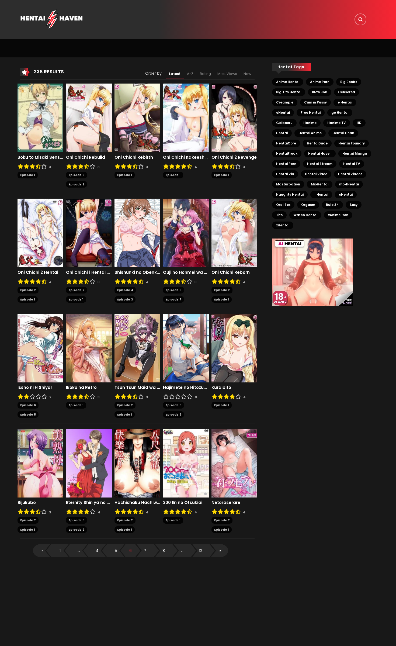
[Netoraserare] (234, 463)
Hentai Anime (310, 133)
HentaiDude (317, 143)
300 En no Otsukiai (182, 502)
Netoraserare (225, 502)
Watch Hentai (305, 215)
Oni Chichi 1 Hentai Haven (89, 272)
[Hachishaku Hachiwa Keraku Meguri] (137, 463)
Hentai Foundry (351, 143)
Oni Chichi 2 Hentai (38, 272)
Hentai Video (316, 174)
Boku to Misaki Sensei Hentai (40, 157)
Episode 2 (76, 184)
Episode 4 (125, 290)
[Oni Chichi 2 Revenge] (234, 117)
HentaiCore (286, 143)
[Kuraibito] (234, 348)
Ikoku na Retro (81, 387)
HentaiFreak (286, 153)
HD (359, 122)
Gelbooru (284, 122)
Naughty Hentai (290, 194)
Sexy (353, 204)
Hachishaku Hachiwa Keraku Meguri (137, 502)
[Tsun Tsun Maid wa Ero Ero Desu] (137, 348)
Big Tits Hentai (288, 92)
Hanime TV (336, 122)
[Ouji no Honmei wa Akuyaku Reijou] (186, 233)
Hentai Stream (319, 163)
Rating (205, 73)
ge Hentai (339, 112)
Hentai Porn (286, 163)
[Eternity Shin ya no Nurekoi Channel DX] (89, 463)
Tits (279, 215)
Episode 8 (173, 290)
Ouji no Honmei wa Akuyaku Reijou (186, 272)
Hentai (282, 133)
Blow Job (319, 92)
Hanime (310, 122)
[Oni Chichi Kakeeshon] (186, 117)
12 (200, 550)
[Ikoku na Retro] (89, 348)
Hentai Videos (350, 174)
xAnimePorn (338, 215)
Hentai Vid (285, 174)
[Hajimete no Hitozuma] (186, 348)
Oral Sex (283, 204)
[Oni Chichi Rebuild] (89, 117)
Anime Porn (319, 82)
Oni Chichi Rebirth (133, 157)
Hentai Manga (354, 153)
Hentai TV (351, 163)
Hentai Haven (320, 153)
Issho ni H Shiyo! (35, 387)
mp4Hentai (349, 184)
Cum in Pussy (315, 102)
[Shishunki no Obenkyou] (137, 233)
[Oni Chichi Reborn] (234, 233)
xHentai (282, 225)
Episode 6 (28, 405)
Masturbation (288, 184)
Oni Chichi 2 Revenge (234, 157)
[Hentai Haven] (51, 19)
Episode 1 (27, 175)
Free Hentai (311, 112)
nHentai (321, 194)
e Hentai (345, 102)
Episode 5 (28, 414)
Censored (346, 92)
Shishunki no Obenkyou (137, 272)
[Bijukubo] (40, 463)
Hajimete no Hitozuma (186, 387)
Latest (174, 73)
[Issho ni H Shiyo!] (40, 348)
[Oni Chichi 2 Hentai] (40, 233)
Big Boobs (348, 82)
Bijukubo (27, 502)
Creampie (284, 102)
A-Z (190, 73)
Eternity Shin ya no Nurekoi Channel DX (89, 502)
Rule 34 (332, 204)
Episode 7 (173, 299)
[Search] (360, 19)
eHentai (283, 112)
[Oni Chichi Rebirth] (137, 117)
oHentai (346, 194)
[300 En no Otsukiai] (186, 463)
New (247, 73)
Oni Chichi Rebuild (85, 157)
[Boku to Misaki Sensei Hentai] (40, 117)
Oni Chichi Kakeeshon (186, 157)
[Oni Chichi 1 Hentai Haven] (89, 233)
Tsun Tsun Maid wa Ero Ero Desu (137, 387)
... (79, 550)
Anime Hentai (287, 82)
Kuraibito (221, 387)
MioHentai (319, 184)
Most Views (227, 73)
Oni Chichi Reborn (230, 272)
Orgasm (308, 204)
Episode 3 (76, 175)
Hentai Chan (343, 133)
